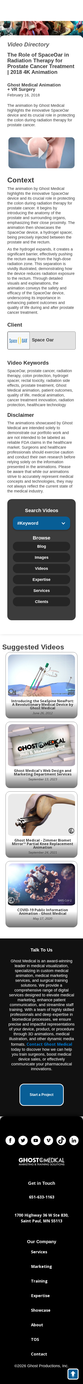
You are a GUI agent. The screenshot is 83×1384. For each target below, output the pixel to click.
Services (39, 1251)
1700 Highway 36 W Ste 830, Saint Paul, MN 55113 (41, 1217)
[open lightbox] (41, 152)
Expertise (40, 1295)
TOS (35, 1339)
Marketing (41, 1266)
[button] (41, 523)
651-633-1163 (41, 1197)
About (37, 1324)
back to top (75, 1375)
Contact (39, 1354)
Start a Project (41, 1095)
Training (39, 1281)
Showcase (40, 1310)
